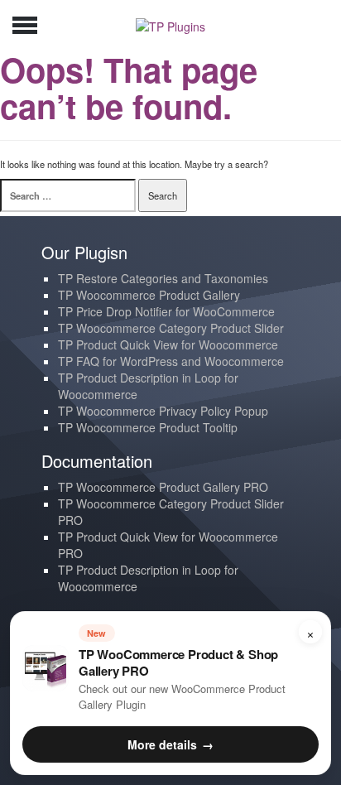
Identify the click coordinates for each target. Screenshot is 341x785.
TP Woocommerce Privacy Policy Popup (163, 410)
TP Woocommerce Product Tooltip (148, 427)
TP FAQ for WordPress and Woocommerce (171, 361)
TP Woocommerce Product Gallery (149, 295)
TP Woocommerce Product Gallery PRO (163, 487)
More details (170, 744)
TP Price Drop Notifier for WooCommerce (166, 311)
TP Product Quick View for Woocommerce (168, 344)
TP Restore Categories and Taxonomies (163, 278)
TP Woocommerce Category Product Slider (171, 328)
